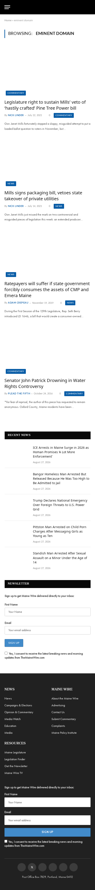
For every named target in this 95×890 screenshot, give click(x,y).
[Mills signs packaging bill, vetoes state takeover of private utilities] (47, 162)
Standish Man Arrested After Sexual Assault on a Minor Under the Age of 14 (60, 557)
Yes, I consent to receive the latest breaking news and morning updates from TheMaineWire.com (44, 655)
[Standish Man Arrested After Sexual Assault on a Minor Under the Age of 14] (17, 559)
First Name (11, 604)
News (11, 184)
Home (7, 20)
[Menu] (7, 7)
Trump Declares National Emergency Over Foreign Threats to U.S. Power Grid (60, 504)
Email (8, 623)
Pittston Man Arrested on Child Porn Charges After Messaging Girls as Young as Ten (59, 531)
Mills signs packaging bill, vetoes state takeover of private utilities (43, 196)
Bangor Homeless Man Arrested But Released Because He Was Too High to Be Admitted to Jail (61, 478)
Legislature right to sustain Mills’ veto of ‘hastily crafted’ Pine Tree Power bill (45, 105)
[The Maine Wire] (50, 7)
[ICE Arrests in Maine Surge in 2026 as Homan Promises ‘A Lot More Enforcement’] (17, 453)
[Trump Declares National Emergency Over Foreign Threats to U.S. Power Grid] (17, 506)
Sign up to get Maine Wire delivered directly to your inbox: (39, 596)
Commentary (16, 93)
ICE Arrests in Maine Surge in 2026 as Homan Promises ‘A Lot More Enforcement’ (61, 451)
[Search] (89, 7)
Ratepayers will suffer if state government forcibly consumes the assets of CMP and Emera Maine (47, 289)
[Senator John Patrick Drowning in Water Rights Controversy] (47, 349)
